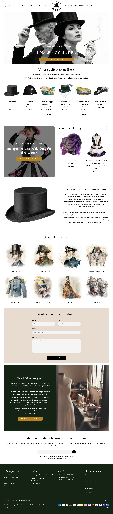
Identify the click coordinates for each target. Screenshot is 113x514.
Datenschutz (89, 488)
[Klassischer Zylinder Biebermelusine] (12, 90)
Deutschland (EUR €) (22, 500)
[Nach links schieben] (103, 128)
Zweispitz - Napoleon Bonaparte (30, 104)
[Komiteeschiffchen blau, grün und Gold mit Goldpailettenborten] (83, 90)
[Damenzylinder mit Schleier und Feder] (65, 90)
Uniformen (16, 303)
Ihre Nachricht (37, 337)
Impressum (88, 492)
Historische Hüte (43, 271)
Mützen (70, 271)
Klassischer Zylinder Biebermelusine (12, 104)
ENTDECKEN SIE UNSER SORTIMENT (56, 59)
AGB (70, 456)
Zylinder (16, 271)
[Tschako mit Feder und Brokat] (70, 145)
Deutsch (6, 501)
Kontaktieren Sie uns (30, 419)
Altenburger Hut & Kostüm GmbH (20, 505)
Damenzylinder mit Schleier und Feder (65, 104)
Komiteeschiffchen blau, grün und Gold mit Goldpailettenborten (83, 107)
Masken (97, 303)
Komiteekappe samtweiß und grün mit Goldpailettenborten (47, 107)
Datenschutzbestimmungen (55, 458)
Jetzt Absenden (56, 358)
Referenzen (88, 482)
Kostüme (70, 303)
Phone (34, 329)
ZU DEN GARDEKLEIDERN (29, 159)
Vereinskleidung (97, 271)
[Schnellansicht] (18, 85)
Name (34, 320)
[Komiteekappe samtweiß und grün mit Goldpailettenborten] (47, 90)
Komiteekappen (43, 303)
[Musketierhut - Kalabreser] (101, 90)
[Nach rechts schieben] (107, 128)
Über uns (87, 475)
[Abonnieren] (74, 451)
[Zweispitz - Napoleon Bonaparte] (30, 90)
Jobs (86, 478)
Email (60, 320)
